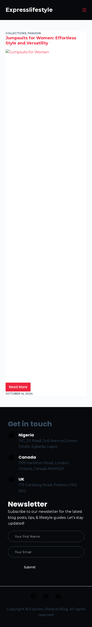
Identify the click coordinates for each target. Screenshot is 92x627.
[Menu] (84, 10)
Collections (16, 33)
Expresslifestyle (29, 9)
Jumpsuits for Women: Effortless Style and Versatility (41, 41)
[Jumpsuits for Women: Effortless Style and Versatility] (46, 216)
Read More (20, 386)
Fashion (34, 33)
